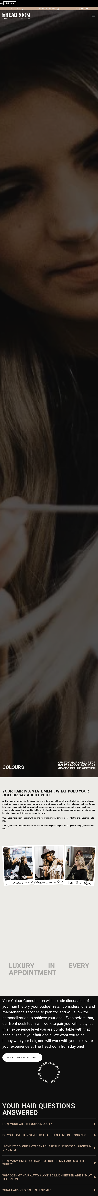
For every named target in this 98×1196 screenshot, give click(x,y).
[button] (93, 16)
